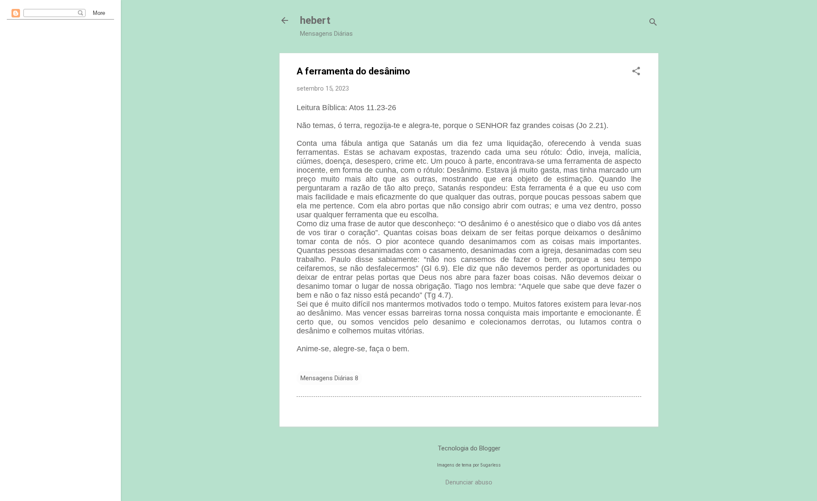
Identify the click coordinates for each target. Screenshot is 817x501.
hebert (315, 20)
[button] (636, 72)
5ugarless (490, 465)
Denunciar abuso (469, 482)
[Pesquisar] (653, 23)
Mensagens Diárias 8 (329, 378)
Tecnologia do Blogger (469, 448)
